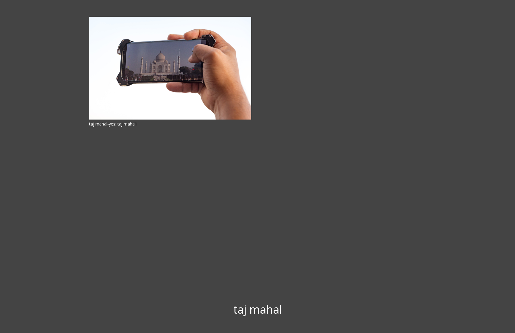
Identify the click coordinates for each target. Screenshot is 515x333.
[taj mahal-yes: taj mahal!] (170, 68)
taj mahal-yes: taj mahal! (112, 124)
